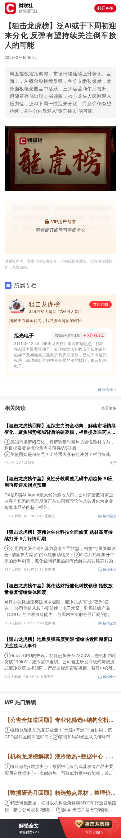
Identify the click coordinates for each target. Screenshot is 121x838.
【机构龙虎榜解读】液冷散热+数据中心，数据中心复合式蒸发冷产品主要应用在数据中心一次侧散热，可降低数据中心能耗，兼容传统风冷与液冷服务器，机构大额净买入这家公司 (60, 756)
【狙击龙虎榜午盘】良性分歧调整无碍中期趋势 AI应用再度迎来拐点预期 (58, 482)
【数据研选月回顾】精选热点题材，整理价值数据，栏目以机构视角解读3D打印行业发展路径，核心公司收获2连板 (60, 792)
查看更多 (108, 408)
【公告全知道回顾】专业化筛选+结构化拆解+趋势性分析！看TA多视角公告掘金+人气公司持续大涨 (60, 720)
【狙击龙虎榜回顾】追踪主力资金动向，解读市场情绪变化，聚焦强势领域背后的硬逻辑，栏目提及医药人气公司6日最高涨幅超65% (60, 429)
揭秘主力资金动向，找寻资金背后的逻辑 (45, 320)
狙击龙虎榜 (44, 304)
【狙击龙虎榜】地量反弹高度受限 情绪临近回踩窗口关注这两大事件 (58, 642)
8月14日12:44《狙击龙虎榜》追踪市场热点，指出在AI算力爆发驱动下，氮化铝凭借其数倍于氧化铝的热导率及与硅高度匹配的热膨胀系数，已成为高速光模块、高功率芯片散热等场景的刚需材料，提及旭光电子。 (60, 354)
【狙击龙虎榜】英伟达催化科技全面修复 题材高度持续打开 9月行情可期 (58, 535)
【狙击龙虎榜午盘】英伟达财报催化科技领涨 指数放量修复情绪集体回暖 (58, 589)
